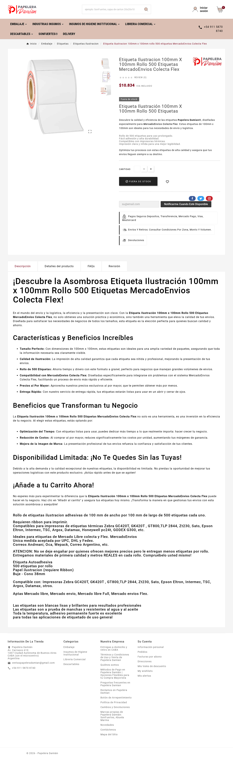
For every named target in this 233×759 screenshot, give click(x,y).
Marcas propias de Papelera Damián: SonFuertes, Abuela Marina (112, 716)
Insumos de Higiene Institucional (75, 653)
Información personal (151, 647)
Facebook (192, 198)
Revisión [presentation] (114, 266)
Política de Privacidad (113, 702)
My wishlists (145, 671)
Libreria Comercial (74, 659)
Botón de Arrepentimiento (116, 697)
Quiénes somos (109, 664)
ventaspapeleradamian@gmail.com (33, 662)
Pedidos (142, 651)
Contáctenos (108, 729)
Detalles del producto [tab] (59, 266)
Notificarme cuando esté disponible (186, 204)
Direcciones (145, 661)
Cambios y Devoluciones (115, 707)
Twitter (200, 198)
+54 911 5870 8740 (23, 668)
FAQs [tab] (91, 266)
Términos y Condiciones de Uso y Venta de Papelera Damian (114, 657)
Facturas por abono (150, 656)
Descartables (71, 664)
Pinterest (209, 198)
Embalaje (69, 647)
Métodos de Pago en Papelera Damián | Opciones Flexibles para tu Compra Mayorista (114, 673)
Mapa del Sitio (109, 734)
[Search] (146, 9)
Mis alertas (144, 675)
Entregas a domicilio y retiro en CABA (113, 648)
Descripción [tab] (23, 266)
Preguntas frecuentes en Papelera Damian (115, 684)
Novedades (107, 725)
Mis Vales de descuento (152, 666)
